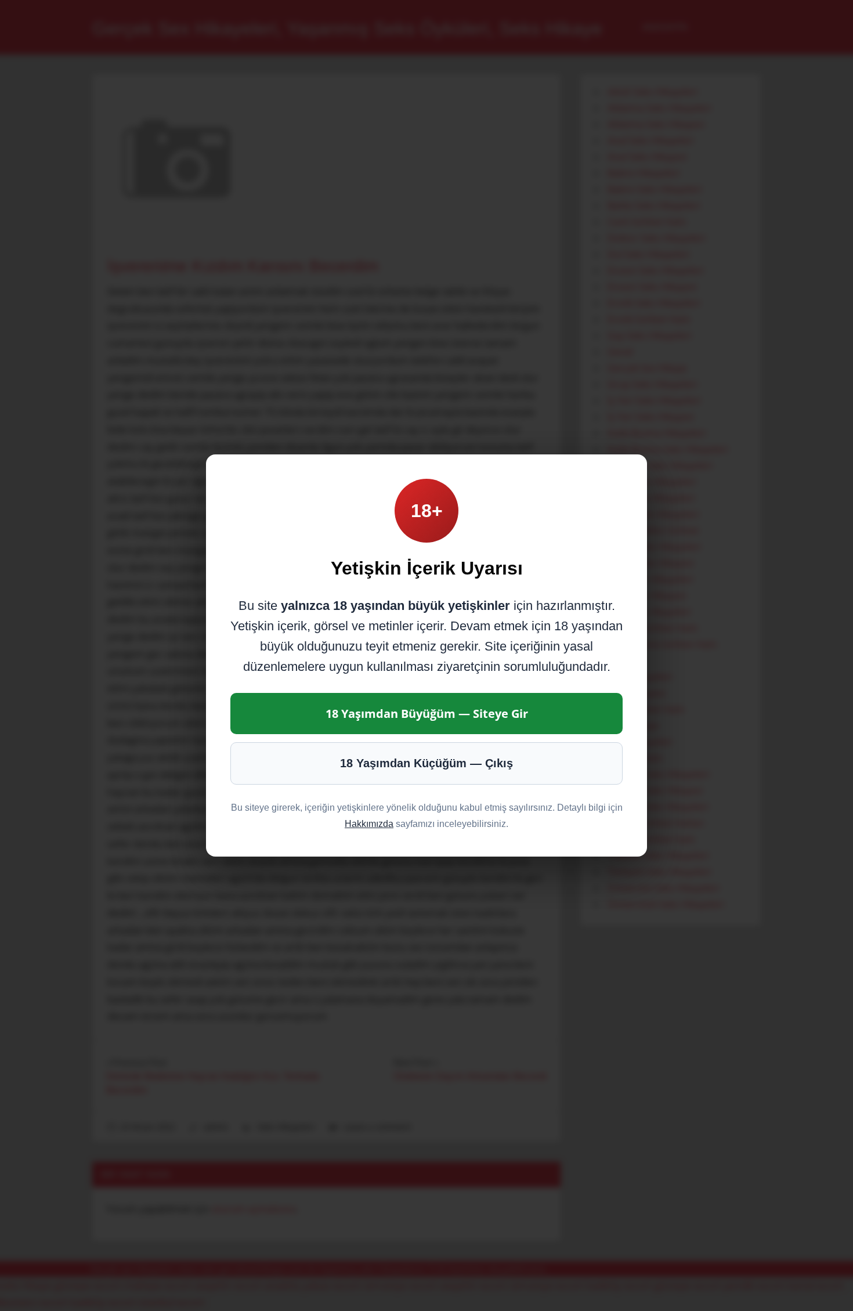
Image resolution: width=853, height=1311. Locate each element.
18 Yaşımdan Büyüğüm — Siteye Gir (427, 713)
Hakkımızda (369, 824)
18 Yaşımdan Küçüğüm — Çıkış (426, 763)
